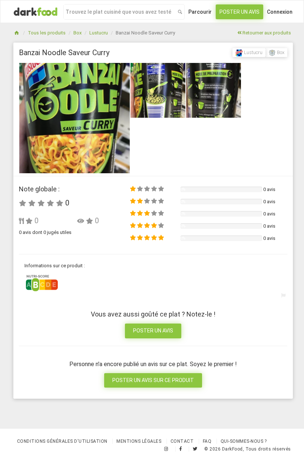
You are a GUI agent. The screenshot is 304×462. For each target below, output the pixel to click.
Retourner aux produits (266, 33)
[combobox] (119, 11)
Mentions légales (138, 441)
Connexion (280, 12)
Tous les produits (47, 33)
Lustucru (98, 33)
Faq (207, 441)
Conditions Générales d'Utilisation (62, 441)
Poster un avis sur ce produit (153, 380)
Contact (182, 441)
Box (77, 33)
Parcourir (200, 12)
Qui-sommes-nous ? (244, 441)
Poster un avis (239, 12)
